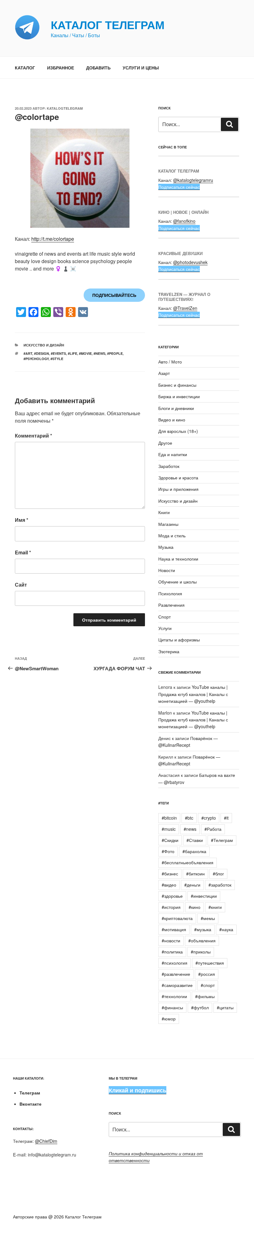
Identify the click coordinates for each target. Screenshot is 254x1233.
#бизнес (170, 873)
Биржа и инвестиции (179, 396)
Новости (166, 570)
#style (56, 358)
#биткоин (195, 873)
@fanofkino (184, 221)
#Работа (212, 829)
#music (169, 829)
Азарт (164, 373)
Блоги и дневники (176, 408)
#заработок (219, 885)
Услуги (165, 628)
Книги (164, 512)
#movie (85, 353)
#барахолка (194, 851)
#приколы (201, 952)
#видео (169, 885)
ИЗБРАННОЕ (60, 67)
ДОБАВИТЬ (98, 67)
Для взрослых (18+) (178, 431)
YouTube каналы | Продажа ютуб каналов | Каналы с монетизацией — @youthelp (193, 694)
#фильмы (205, 996)
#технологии (174, 996)
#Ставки (194, 840)
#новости (171, 940)
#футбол (200, 1007)
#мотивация (174, 929)
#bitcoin (169, 818)
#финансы (172, 1007)
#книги (215, 907)
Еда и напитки (172, 454)
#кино (194, 907)
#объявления (202, 940)
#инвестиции (204, 896)
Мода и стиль (172, 535)
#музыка (202, 929)
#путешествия (209, 963)
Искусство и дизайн (44, 345)
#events (58, 353)
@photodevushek (190, 262)
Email (23, 552)
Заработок (168, 466)
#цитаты (225, 1007)
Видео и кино (171, 419)
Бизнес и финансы (177, 385)
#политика (172, 952)
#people (115, 353)
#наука (226, 929)
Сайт (21, 584)
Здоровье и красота (178, 477)
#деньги (192, 885)
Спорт (164, 617)
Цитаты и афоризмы (179, 639)
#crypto (208, 818)
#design (41, 353)
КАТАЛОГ (25, 67)
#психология (174, 963)
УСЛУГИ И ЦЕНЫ (141, 67)
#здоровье (172, 896)
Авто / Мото (170, 362)
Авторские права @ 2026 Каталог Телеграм (57, 1216)
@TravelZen (185, 308)
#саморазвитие (177, 985)
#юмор (169, 1018)
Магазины (168, 524)
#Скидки (170, 840)
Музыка (165, 547)
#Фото (168, 851)
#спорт (208, 985)
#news (99, 353)
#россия (206, 974)
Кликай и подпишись (137, 1090)
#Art (28, 353)
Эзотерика (168, 651)
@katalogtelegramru (193, 180)
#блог (218, 873)
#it (226, 818)
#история (171, 907)
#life (72, 353)
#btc (189, 818)
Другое (165, 443)
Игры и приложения (178, 489)
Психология (170, 593)
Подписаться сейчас (179, 187)
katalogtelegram (65, 108)
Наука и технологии (178, 559)
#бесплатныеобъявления (187, 862)
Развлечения (171, 605)
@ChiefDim (46, 1141)
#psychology (36, 358)
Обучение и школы (177, 582)
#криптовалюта (177, 918)
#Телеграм (222, 840)
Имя (21, 519)
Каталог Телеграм (107, 24)
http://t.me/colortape (52, 238)
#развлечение (176, 974)
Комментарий (33, 435)
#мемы (208, 918)
